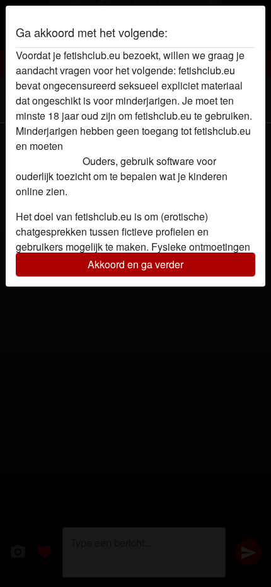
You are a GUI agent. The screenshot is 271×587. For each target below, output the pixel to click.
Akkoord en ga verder (135, 264)
